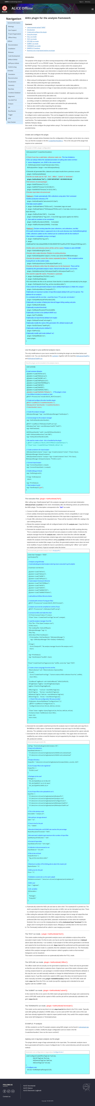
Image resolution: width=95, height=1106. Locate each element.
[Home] (8, 9)
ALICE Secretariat (29, 1086)
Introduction (31, 30)
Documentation (13, 45)
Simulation (11, 74)
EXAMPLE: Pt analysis (33, 48)
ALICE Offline (22, 9)
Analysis (10, 104)
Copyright (44, 1098)
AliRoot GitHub (12, 60)
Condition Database (14, 93)
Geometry (11, 85)
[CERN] (86, 1087)
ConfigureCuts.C (58, 1052)
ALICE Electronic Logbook (32, 1090)
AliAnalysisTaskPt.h (82, 356)
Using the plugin (32, 34)
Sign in (81, 1)
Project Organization (14, 34)
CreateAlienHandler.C (55, 141)
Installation (11, 49)
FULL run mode (32, 37)
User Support (12, 30)
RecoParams (12, 111)
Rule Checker (12, 122)
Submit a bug (12, 67)
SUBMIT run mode (32, 44)
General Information (14, 23)
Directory (87, 1)
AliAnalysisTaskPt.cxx (35, 358)
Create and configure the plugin (37, 32)
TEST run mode (32, 39)
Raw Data (11, 89)
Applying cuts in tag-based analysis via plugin (41, 51)
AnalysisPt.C (56, 551)
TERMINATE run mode (34, 46)
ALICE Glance (28, 1088)
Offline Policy (12, 38)
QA (9, 107)
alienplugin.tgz (84, 1027)
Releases (11, 52)
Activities (10, 71)
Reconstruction (13, 78)
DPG (9, 119)
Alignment (11, 97)
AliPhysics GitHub (13, 63)
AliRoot (10, 41)
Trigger (10, 115)
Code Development (14, 56)
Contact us (6, 1096)
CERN (13, 2)
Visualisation (12, 82)
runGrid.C (55, 356)
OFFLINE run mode (33, 41)
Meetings (11, 27)
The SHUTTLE (12, 100)
